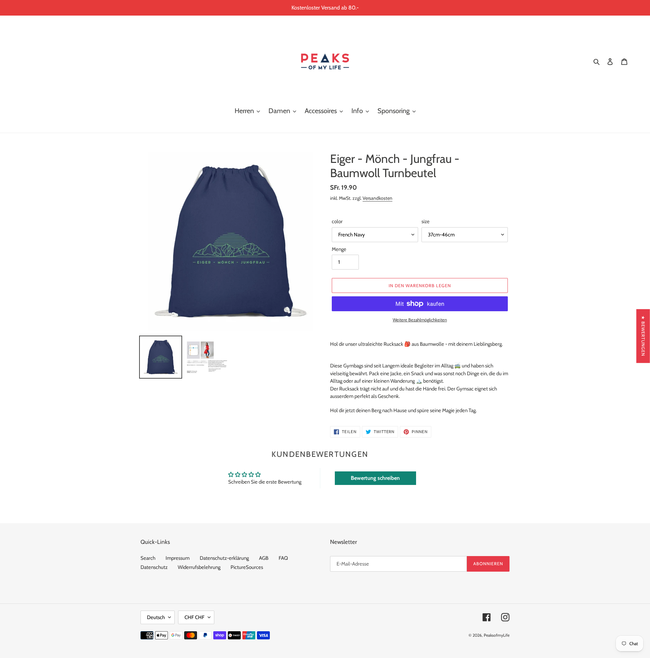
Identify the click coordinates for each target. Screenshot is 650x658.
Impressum (178, 558)
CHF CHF (194, 617)
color (337, 221)
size (425, 221)
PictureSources (247, 567)
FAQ (283, 558)
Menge (339, 249)
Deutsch (156, 617)
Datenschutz (154, 567)
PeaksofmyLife (497, 635)
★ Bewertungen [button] (643, 335)
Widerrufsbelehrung (199, 567)
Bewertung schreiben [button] (375, 478)
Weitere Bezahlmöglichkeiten (420, 319)
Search (147, 558)
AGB (263, 558)
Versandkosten (377, 198)
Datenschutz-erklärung (224, 558)
